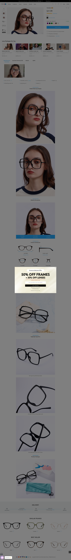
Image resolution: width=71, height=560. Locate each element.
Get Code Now (35, 285)
